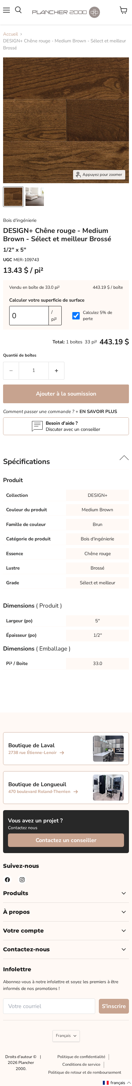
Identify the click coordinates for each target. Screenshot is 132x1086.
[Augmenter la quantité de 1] (56, 371)
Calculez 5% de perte (97, 316)
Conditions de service (81, 1064)
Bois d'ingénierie (20, 220)
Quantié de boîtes (19, 355)
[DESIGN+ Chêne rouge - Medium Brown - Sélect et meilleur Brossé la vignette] (13, 197)
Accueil (10, 34)
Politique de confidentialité (81, 1057)
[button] (117, 1083)
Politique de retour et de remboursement (84, 1072)
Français (63, 1035)
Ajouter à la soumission (66, 393)
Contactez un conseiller (66, 840)
